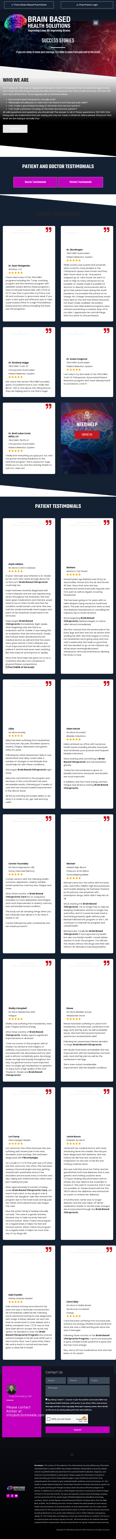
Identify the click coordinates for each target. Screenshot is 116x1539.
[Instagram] (12, 1495)
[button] (96, 23)
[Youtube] (16, 1495)
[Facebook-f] (8, 1495)
